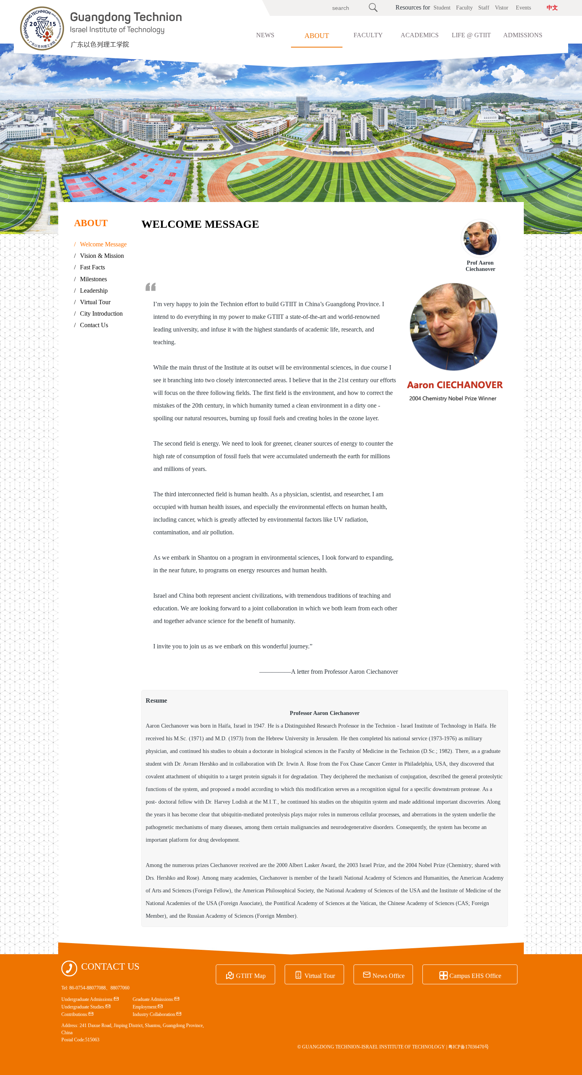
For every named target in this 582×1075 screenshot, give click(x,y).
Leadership (91, 290)
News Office (383, 974)
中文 (552, 8)
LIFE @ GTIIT (471, 35)
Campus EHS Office (470, 974)
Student (442, 8)
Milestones (90, 279)
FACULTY (368, 35)
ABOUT (316, 36)
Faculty (464, 8)
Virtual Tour (92, 302)
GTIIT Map (246, 974)
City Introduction (98, 313)
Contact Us (91, 325)
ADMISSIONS (522, 35)
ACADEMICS (420, 35)
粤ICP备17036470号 (468, 1047)
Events (523, 8)
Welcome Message (100, 244)
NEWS (265, 35)
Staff (483, 8)
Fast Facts (89, 267)
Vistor (501, 8)
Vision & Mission (99, 255)
